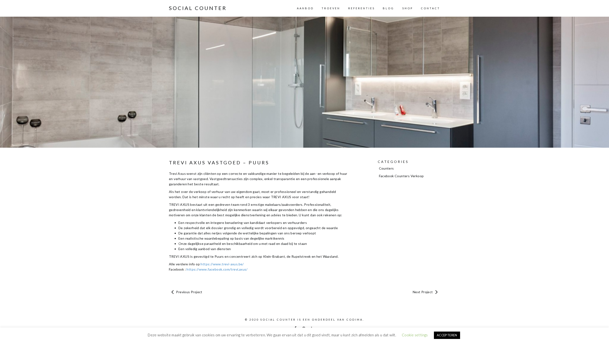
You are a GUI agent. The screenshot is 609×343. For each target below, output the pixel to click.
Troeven (331, 8)
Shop (407, 8)
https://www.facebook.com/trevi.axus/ (217, 269)
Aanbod (305, 8)
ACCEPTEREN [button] (447, 335)
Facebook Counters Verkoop (401, 176)
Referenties (361, 8)
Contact (430, 8)
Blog (388, 8)
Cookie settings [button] (415, 335)
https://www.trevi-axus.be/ (222, 264)
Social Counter (198, 8)
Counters (386, 168)
